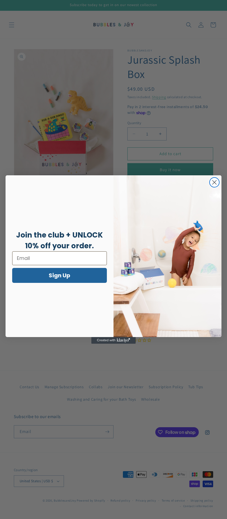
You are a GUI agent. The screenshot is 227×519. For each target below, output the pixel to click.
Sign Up (59, 275)
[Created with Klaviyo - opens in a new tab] (113, 340)
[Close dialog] (214, 182)
